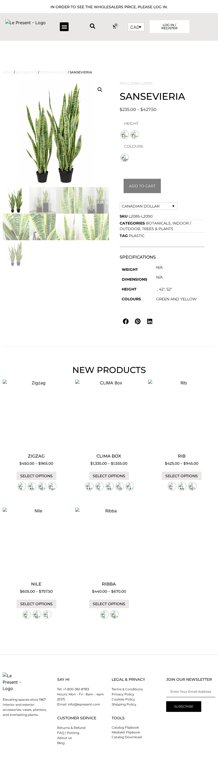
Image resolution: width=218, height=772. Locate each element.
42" (162, 289)
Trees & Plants (53, 72)
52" (169, 289)
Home (8, 72)
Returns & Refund (71, 728)
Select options (36, 476)
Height (131, 123)
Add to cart (142, 186)
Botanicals (26, 72)
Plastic (137, 235)
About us (64, 738)
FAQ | (61, 733)
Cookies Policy (123, 699)
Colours (133, 146)
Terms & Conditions (127, 689)
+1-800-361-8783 (76, 689)
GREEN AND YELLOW (176, 299)
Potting (73, 733)
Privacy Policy (123, 694)
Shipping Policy (124, 704)
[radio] (125, 135)
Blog (61, 743)
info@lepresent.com (84, 704)
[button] (64, 26)
